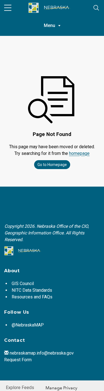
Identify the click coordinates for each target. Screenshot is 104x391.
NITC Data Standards (32, 290)
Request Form (18, 359)
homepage (79, 153)
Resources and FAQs (32, 297)
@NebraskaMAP (28, 325)
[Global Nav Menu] (8, 8)
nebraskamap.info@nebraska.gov (42, 353)
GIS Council (23, 283)
